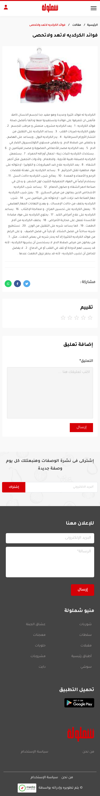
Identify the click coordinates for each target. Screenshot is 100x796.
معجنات (39, 635)
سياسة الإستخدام (34, 752)
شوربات (85, 625)
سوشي (86, 667)
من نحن (88, 752)
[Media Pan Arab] (27, 788)
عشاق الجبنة (36, 625)
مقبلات (86, 646)
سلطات (85, 635)
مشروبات (38, 656)
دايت (42, 667)
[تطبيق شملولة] (50, 703)
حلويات (40, 646)
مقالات (76, 25)
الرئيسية (92, 25)
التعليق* (86, 361)
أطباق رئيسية (81, 656)
